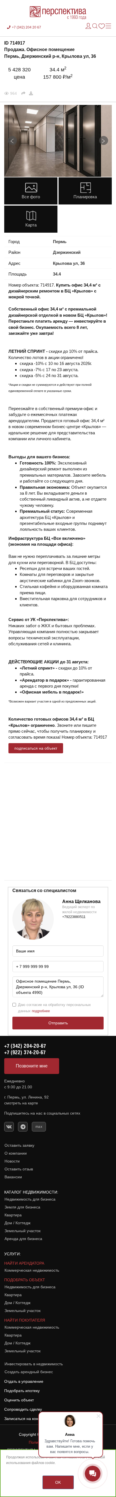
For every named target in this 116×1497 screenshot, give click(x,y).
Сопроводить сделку (23, 1409)
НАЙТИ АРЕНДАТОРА (24, 1263)
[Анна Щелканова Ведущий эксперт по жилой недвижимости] (33, 919)
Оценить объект (19, 1400)
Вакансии (13, 1177)
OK (58, 1482)
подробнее (41, 1011)
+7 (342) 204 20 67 (26, 27)
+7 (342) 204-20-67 (25, 1046)
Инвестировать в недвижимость (34, 1364)
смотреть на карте (21, 1103)
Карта (31, 225)
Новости (12, 1161)
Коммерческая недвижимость (32, 1270)
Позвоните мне (32, 1066)
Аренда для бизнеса (23, 1238)
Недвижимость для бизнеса (30, 1199)
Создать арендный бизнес (29, 1372)
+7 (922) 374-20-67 (25, 1052)
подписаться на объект (35, 748)
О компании (16, 1153)
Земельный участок (23, 1231)
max (38, 1127)
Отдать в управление (23, 1381)
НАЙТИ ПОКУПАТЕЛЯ (24, 1320)
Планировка (85, 196)
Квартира (13, 1215)
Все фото (31, 196)
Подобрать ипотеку (22, 1390)
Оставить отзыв (19, 1169)
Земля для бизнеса (22, 1207)
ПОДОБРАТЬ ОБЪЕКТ (24, 1280)
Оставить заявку (19, 1145)
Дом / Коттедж (17, 1223)
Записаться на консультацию (31, 1418)
